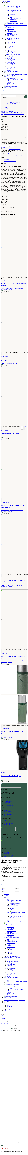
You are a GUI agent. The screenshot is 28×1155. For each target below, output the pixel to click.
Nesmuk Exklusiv (14, 49)
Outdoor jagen (18, 6)
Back (8, 899)
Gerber (8, 80)
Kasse (8, 1005)
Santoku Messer (13, 51)
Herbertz (9, 82)
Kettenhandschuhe (11, 62)
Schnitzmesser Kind (22, 74)
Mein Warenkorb (8, 814)
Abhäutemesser (10, 27)
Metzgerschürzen (11, 63)
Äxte (11, 17)
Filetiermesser (10, 30)
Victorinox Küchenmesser (13, 53)
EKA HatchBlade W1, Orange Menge (11, 426)
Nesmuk (9, 47)
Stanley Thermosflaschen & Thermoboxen (16, 19)
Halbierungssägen (11, 59)
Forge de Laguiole (11, 78)
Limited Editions (10, 83)
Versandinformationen (9, 822)
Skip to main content (5, 1)
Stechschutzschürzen (11, 67)
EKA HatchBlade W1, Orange (10, 433)
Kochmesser (9, 45)
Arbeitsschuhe (10, 55)
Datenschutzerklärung (15, 149)
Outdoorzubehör (12, 155)
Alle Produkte (7, 804)
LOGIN (5, 1012)
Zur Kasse (6, 815)
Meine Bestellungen (8, 813)
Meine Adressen (7, 811)
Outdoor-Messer (19, 23)
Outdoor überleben (21, 15)
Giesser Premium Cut (12, 41)
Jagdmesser (12, 9)
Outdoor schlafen (20, 10)
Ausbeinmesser (10, 29)
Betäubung (9, 58)
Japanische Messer (11, 42)
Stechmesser (9, 66)
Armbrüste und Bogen (15, 7)
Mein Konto (6, 810)
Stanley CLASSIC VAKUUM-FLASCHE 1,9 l (12, 114)
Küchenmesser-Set (11, 46)
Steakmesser (9, 50)
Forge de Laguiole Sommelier (17, 79)
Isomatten (12, 11)
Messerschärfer (10, 35)
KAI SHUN (9, 43)
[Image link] (11, 787)
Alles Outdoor (7, 802)
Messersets (9, 33)
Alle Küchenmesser (8, 801)
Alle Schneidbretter (8, 805)
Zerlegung (9, 70)
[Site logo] (14, 94)
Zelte (14, 14)
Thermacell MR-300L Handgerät (11, 776)
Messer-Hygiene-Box (12, 34)
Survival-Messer (13, 21)
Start (2, 107)
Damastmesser (10, 39)
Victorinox (9, 84)
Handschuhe (9, 60)
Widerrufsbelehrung (8, 823)
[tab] (7, 159)
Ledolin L (12, 64)
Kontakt (5, 820)
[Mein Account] (22, 96)
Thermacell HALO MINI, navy (8, 110)
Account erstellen (5, 1023)
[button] (5, 280)
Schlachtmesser (10, 37)
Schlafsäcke (12, 13)
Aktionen (6, 800)
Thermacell (23, 155)
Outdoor (6, 107)
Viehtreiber (9, 68)
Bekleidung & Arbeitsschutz (13, 57)
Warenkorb (9, 1008)
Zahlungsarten (7, 824)
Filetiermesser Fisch (11, 31)
